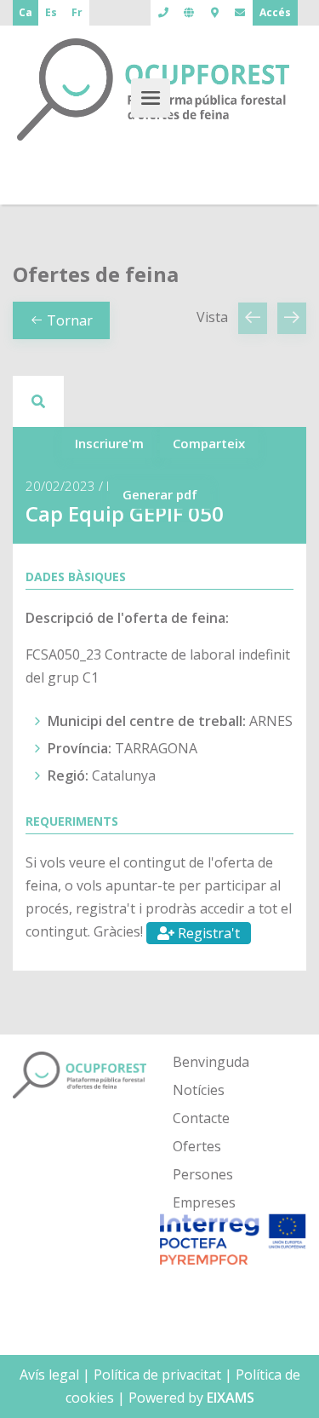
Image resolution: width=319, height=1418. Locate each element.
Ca (25, 12)
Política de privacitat (157, 1374)
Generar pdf (159, 494)
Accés (275, 12)
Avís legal (49, 1374)
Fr (77, 12)
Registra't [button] (207, 933)
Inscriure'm (109, 443)
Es (51, 12)
